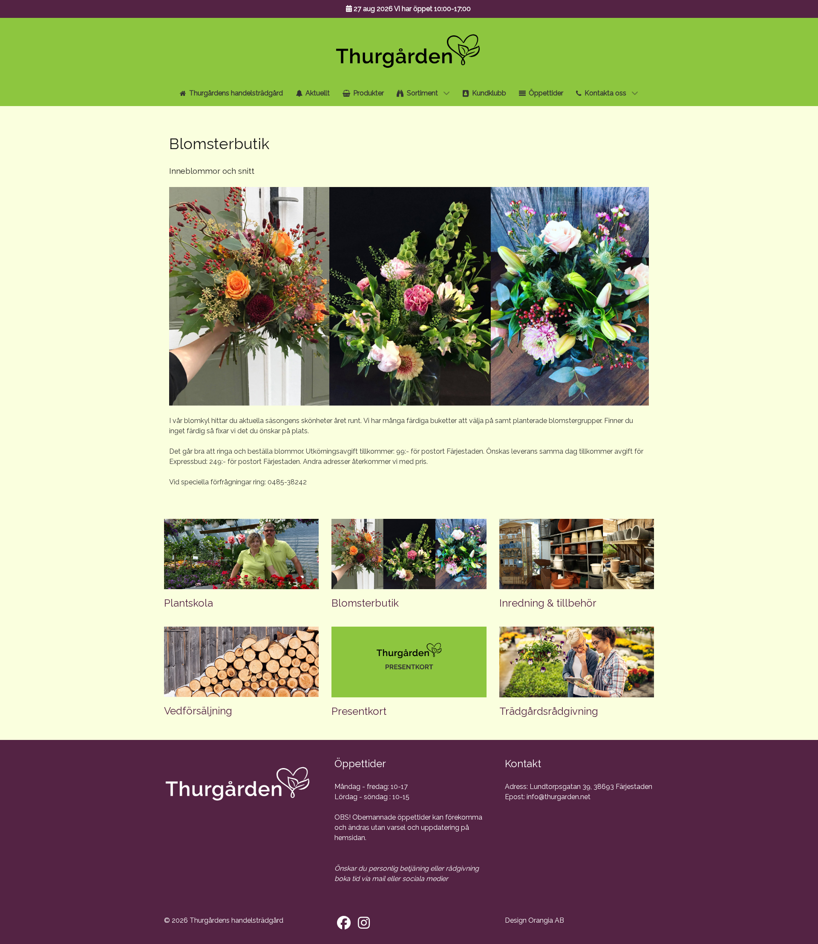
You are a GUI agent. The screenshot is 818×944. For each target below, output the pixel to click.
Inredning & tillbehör (547, 603)
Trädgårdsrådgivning (548, 711)
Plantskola (188, 603)
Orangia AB (546, 920)
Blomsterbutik (365, 603)
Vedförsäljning (198, 711)
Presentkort (358, 711)
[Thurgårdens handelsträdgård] (409, 48)
